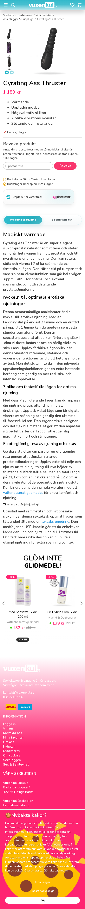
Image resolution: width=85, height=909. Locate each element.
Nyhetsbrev (11, 751)
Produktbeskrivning (23, 219)
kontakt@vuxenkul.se (18, 693)
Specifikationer (62, 219)
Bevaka (65, 166)
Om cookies (11, 755)
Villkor (8, 729)
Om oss (8, 742)
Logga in (9, 724)
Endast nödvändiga (42, 891)
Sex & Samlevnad (16, 764)
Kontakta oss (12, 733)
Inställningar (42, 882)
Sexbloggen (12, 760)
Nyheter (9, 747)
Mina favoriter (13, 737)
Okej (42, 900)
